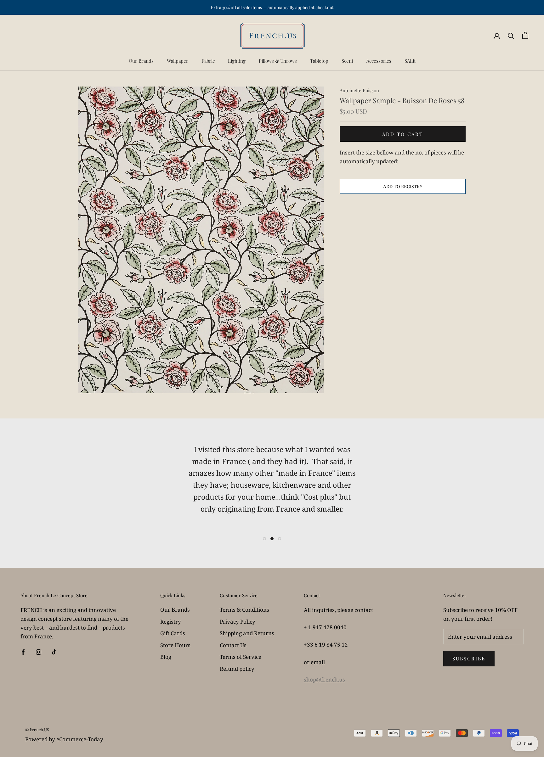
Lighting (237, 61)
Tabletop (319, 61)
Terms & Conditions (244, 609)
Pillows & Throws (278, 61)
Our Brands (141, 61)
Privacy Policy (237, 621)
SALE (410, 61)
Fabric (208, 61)
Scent (347, 61)
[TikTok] (54, 651)
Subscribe (468, 658)
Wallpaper (177, 61)
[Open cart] (525, 35)
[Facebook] (23, 651)
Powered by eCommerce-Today (64, 739)
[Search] (511, 35)
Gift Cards (172, 633)
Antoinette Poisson (359, 90)
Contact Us (233, 645)
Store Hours (175, 645)
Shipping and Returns (247, 633)
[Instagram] (38, 651)
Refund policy (237, 668)
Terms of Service (240, 656)
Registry (170, 621)
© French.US (37, 729)
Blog (165, 656)
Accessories (378, 61)
